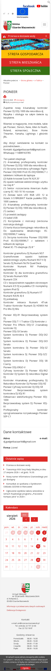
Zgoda (25, 668)
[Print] (4, 97)
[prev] (26, 519)
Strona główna (26, 80)
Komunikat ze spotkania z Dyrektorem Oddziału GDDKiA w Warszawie (22, 485)
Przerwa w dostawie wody (18, 465)
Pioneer (10, 91)
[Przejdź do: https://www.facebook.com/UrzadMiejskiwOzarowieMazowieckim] (29, 6)
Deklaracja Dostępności (16, 610)
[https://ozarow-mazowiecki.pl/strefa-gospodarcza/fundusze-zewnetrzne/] (22, 13)
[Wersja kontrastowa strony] (12, 13)
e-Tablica (38, 80)
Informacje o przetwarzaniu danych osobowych (26, 606)
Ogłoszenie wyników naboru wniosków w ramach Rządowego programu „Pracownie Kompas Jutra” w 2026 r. (23, 494)
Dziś (24, 515)
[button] (48, 2)
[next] (34, 519)
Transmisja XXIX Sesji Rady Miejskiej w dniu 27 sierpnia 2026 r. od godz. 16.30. (24, 471)
